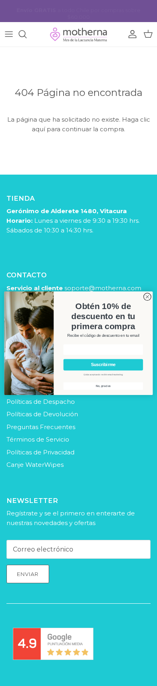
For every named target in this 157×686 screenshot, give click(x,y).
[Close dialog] (147, 296)
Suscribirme (103, 364)
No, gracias (103, 385)
